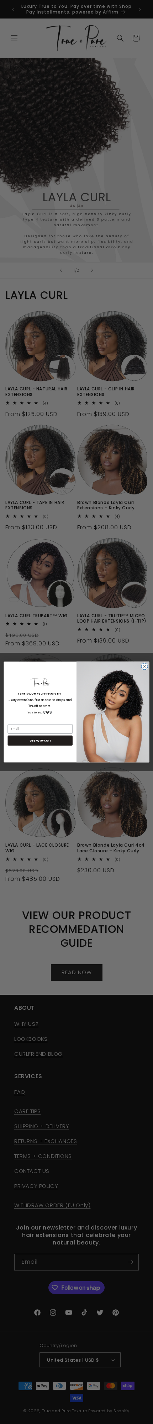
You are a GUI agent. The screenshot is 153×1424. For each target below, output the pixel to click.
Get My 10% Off (40, 740)
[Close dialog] (144, 666)
